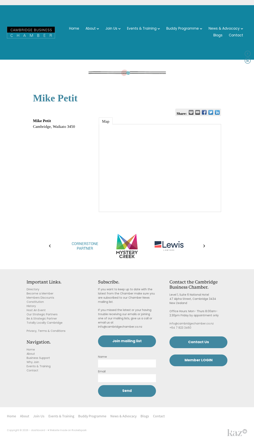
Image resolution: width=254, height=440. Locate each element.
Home (74, 29)
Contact (236, 35)
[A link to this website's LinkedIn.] (248, 61)
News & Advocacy (225, 29)
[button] (49, 246)
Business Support (38, 358)
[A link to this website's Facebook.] (248, 54)
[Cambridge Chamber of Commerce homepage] (31, 32)
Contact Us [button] (198, 342)
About (91, 29)
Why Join (33, 362)
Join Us (111, 29)
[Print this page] (191, 112)
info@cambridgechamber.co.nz (191, 324)
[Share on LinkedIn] (217, 112)
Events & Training (142, 29)
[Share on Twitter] (210, 112)
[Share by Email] (197, 112)
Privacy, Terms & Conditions (46, 331)
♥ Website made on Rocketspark (67, 430)
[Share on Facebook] (204, 112)
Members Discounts (40, 298)
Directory (33, 289)
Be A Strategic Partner (42, 319)
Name (102, 356)
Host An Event (36, 310)
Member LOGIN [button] (199, 360)
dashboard (38, 430)
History (31, 306)
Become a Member (40, 293)
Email (102, 371)
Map (105, 121)
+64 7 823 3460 (180, 328)
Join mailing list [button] (127, 341)
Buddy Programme (183, 29)
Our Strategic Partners (42, 314)
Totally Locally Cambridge (45, 323)
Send (127, 391)
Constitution (35, 302)
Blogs (217, 35)
